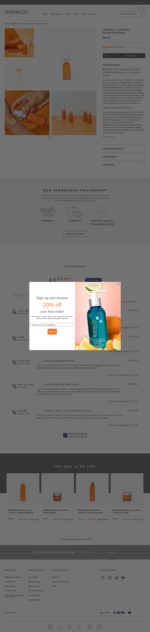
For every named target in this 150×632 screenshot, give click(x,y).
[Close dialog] (118, 284)
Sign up (52, 332)
